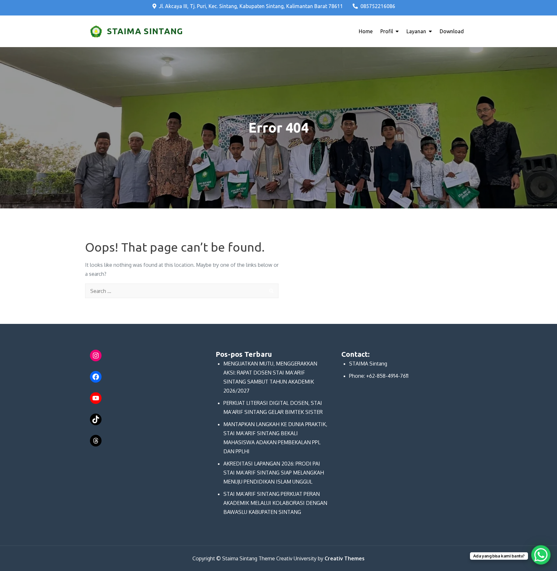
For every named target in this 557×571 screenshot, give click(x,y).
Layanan (416, 31)
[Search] (271, 291)
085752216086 (377, 6)
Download (452, 31)
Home (366, 31)
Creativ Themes (345, 558)
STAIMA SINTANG (145, 31)
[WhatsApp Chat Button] (541, 555)
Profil (386, 31)
